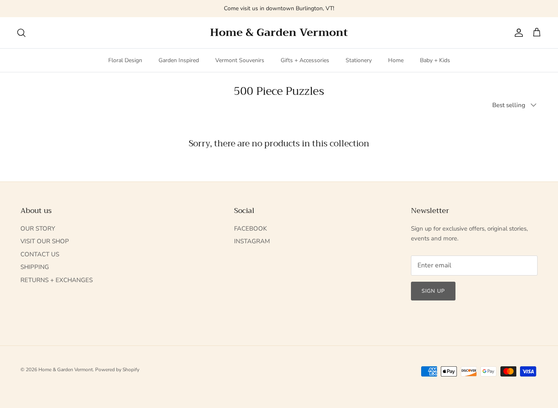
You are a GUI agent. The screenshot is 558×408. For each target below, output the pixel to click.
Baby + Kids (435, 60)
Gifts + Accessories (305, 60)
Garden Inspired (178, 60)
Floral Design (125, 60)
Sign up (433, 291)
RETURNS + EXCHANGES (56, 280)
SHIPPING (34, 267)
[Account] (517, 33)
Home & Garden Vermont (65, 369)
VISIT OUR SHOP (44, 241)
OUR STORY (37, 228)
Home (396, 60)
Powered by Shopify (117, 369)
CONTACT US (39, 254)
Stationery (359, 60)
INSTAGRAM (252, 241)
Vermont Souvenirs (239, 60)
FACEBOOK (250, 228)
